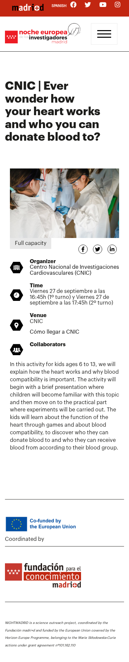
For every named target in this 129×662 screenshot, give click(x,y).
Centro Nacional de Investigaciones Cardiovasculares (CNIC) (74, 270)
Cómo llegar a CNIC (54, 332)
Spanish (59, 6)
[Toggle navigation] (104, 34)
